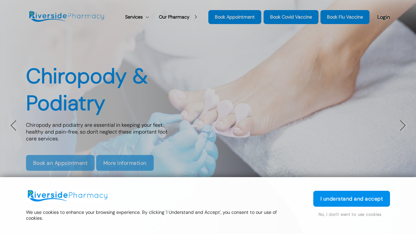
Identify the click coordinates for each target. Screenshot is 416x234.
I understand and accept (351, 198)
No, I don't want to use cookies (350, 214)
